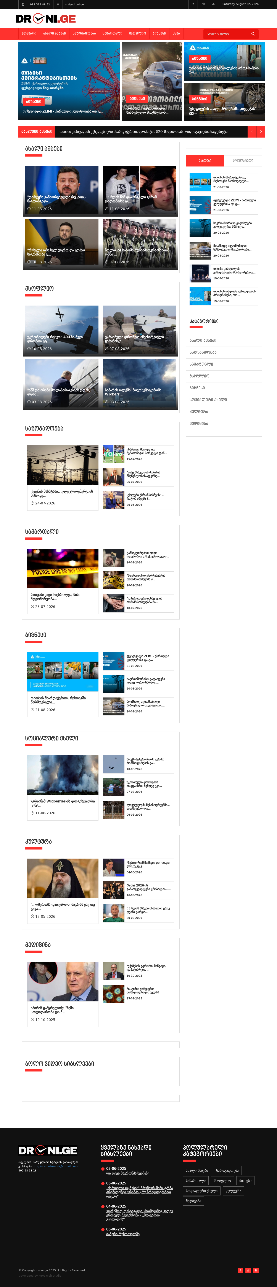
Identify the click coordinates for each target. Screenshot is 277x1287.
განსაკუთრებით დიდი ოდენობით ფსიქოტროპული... (148, 554)
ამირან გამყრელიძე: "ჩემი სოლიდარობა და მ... (52, 1010)
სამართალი (112, 33)
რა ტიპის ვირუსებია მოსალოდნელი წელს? (143, 990)
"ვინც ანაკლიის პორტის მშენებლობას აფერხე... (143, 474)
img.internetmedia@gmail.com (56, 1166)
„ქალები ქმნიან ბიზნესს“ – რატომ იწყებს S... (145, 496)
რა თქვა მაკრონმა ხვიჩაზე (127, 1173)
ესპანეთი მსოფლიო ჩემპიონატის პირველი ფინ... (147, 451)
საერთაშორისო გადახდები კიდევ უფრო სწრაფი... (146, 680)
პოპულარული (243, 160)
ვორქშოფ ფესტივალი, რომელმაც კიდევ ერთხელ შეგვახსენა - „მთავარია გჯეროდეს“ (139, 1215)
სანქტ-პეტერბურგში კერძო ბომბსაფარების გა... (145, 761)
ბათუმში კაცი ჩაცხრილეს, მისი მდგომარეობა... (55, 597)
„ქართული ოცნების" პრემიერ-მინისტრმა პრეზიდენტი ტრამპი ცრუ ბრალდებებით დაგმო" (139, 1192)
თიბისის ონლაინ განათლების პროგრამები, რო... (234, 293)
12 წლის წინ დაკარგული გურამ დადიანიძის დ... (131, 199)
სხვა (176, 33)
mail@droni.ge (74, 4)
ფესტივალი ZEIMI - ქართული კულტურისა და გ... (148, 657)
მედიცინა (199, 424)
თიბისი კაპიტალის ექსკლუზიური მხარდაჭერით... (234, 270)
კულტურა (199, 412)
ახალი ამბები (54, 33)
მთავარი (29, 33)
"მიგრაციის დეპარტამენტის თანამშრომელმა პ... (146, 577)
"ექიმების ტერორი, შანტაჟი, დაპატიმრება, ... (146, 967)
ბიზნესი (159, 33)
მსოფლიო (137, 33)
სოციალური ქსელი (208, 400)
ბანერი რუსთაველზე (123, 1234)
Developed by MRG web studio (39, 1275)
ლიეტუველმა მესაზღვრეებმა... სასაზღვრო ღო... (148, 806)
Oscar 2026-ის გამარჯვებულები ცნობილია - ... (149, 887)
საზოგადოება (84, 33)
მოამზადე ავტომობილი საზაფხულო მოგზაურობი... (146, 703)
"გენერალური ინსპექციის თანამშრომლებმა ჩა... (144, 600)
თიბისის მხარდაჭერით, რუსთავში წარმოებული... (231, 179)
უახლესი (205, 160)
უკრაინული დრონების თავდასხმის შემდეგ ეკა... (144, 784)
